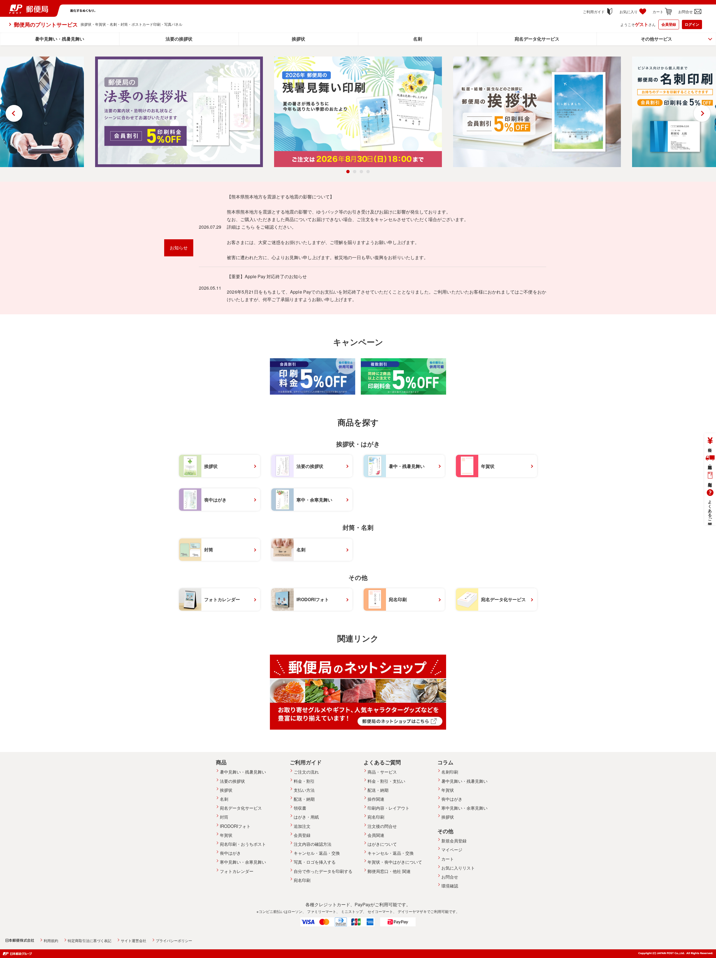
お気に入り (629, 11)
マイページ (451, 849)
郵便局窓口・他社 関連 (389, 871)
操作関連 (376, 799)
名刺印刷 (449, 772)
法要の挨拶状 (179, 39)
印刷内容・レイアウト (388, 808)
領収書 (300, 808)
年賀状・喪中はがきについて (395, 862)
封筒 (224, 817)
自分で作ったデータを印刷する (323, 871)
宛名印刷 (710, 476)
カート (658, 11)
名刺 (417, 39)
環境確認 (449, 885)
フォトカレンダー (236, 871)
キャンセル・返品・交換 (317, 853)
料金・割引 (304, 781)
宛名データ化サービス (537, 39)
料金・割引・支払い (386, 781)
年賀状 (226, 835)
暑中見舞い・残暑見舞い (59, 39)
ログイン (692, 24)
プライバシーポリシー (174, 940)
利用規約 (51, 940)
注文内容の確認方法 (312, 844)
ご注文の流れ (306, 772)
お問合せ (685, 11)
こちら (248, 227)
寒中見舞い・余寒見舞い (243, 862)
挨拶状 (298, 39)
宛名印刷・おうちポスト (243, 844)
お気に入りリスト (458, 868)
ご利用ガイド (594, 11)
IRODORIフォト (235, 826)
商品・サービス (382, 772)
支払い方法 (304, 790)
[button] (348, 171)
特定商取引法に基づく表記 (89, 940)
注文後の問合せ (382, 826)
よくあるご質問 (710, 508)
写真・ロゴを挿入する (315, 862)
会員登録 (668, 24)
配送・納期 (710, 459)
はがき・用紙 (306, 817)
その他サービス (656, 39)
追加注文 (302, 826)
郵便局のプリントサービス (46, 24)
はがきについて (382, 844)
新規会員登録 (454, 840)
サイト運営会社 (133, 940)
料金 (710, 442)
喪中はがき (230, 853)
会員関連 (376, 835)
